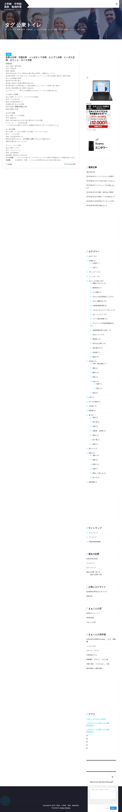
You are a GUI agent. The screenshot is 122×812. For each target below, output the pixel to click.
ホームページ (9, 29)
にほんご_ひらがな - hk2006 (96, 719)
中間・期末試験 (98, 364)
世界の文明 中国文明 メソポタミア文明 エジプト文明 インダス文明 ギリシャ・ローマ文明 (51, 29)
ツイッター (92, 276)
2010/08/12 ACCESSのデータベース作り (100, 201)
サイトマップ (93, 533)
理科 (94, 377)
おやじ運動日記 (98, 301)
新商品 (95, 339)
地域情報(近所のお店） (101, 330)
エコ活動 (96, 292)
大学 (90, 397)
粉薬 (94, 435)
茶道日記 (89, 596)
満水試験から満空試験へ (94, 668)
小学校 (91, 406)
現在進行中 (96, 348)
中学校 (91, 361)
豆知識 (95, 352)
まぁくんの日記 (94, 281)
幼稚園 (91, 410)
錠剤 (94, 444)
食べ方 (95, 478)
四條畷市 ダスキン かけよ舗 (97, 659)
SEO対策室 (90, 618)
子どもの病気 (93, 402)
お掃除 (91, 261)
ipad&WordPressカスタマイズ (96, 592)
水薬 (94, 426)
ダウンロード (93, 272)
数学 (94, 373)
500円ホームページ (93, 613)
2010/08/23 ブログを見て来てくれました (100, 181)
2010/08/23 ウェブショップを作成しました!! (100, 186)
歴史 (8, 54)
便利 (94, 455)
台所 (94, 267)
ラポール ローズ (92, 650)
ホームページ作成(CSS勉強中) (103, 323)
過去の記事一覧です (93, 572)
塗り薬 (95, 422)
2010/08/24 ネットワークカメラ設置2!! (100, 176)
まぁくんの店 (91, 622)
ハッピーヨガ (91, 646)
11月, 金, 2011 (71, 164)
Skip (107, 808)
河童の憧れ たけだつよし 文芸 (97, 664)
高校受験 (92, 482)
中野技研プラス (91, 655)
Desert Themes (65, 808)
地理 (97, 384)
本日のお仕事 (97, 343)
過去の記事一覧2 (96, 574)
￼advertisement (95, 542)
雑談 (94, 357)
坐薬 (94, 417)
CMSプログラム (98, 283)
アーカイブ (92, 537)
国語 (94, 368)
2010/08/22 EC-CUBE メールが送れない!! (100, 197)
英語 (94, 393)
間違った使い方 (98, 473)
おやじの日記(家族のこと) (102, 297)
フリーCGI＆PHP (98, 319)
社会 (94, 381)
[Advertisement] (101, 65)
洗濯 (94, 469)
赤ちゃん (92, 448)
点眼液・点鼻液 (98, 431)
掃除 (94, 460)
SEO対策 (96, 288)
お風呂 (95, 263)
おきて (91, 256)
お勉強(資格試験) (98, 305)
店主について (97, 334)
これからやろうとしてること (103, 310)
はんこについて (98, 314)
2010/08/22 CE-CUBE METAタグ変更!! (100, 192)
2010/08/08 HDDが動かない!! (96, 205)
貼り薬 (95, 440)
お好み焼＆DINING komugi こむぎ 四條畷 (101, 640)
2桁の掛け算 (90, 172)
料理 (94, 464)
